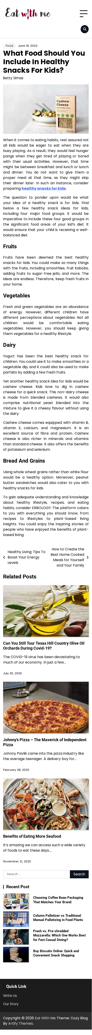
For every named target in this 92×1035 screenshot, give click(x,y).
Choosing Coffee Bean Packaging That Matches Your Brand (58, 900)
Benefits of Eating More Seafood (32, 836)
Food (9, 46)
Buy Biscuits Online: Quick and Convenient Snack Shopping (56, 953)
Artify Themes (20, 1023)
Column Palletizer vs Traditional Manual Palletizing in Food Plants (58, 918)
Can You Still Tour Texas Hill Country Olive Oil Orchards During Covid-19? (43, 645)
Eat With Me (45, 1018)
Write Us (10, 995)
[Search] (85, 29)
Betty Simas (13, 78)
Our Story (11, 1004)
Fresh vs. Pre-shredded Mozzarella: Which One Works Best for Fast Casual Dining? (59, 935)
